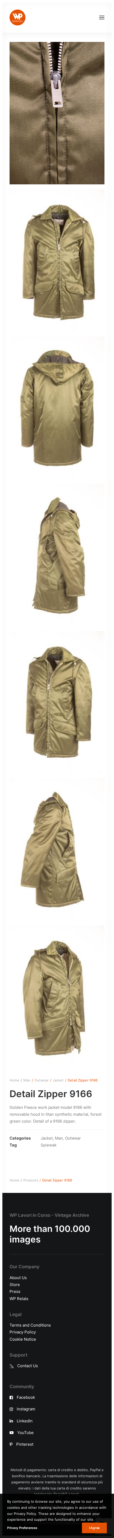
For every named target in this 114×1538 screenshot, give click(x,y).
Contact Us (27, 1365)
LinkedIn (25, 1420)
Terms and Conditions (30, 1325)
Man (26, 1080)
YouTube (25, 1432)
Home (14, 1080)
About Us (18, 1277)
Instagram (26, 1408)
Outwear (41, 1080)
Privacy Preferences (22, 1528)
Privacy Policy (23, 1332)
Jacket (58, 1080)
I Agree (94, 1528)
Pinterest (24, 1444)
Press (15, 1291)
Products (30, 1180)
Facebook (26, 1397)
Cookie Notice (23, 1339)
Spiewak (48, 1145)
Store (15, 1284)
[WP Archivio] (17, 17)
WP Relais (19, 1298)
